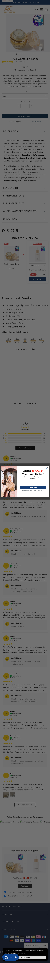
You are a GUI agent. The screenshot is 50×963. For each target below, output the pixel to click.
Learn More (20, 953)
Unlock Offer (33, 487)
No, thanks (32, 494)
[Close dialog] (47, 468)
